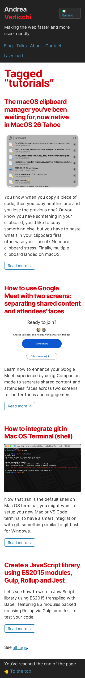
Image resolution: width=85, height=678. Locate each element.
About (36, 45)
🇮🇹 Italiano (67, 13)
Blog (8, 45)
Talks (21, 45)
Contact (53, 45)
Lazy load (13, 55)
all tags (20, 647)
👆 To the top (17, 671)
